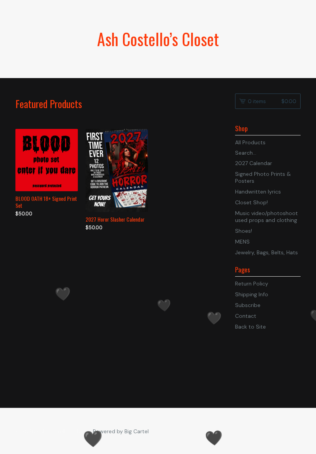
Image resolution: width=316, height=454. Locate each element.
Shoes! (243, 230)
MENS (242, 241)
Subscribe (248, 305)
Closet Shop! (251, 202)
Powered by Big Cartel (121, 431)
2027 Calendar (253, 163)
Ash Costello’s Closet (158, 39)
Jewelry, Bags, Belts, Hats (266, 252)
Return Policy (251, 283)
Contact (245, 315)
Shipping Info (251, 294)
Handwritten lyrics (258, 191)
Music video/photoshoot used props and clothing (266, 217)
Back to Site (250, 326)
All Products (250, 142)
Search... (245, 152)
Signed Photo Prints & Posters (263, 177)
